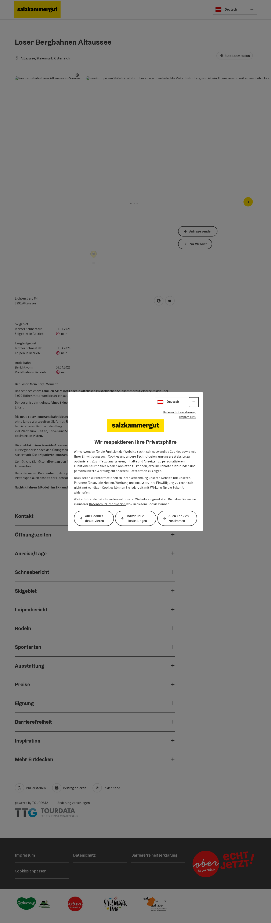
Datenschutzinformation (107, 504)
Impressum (187, 417)
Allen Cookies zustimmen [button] (179, 518)
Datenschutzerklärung (179, 412)
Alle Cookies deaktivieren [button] (94, 518)
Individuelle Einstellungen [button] (136, 518)
